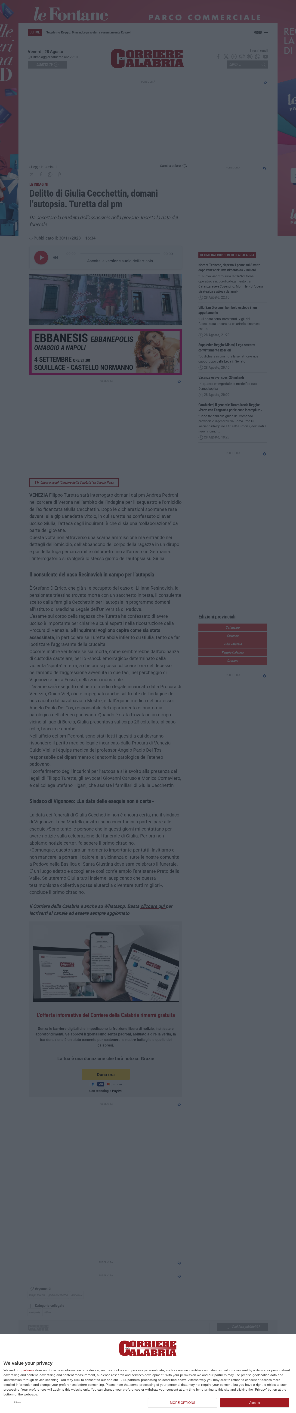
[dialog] (148, 1373)
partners (28, 1370)
